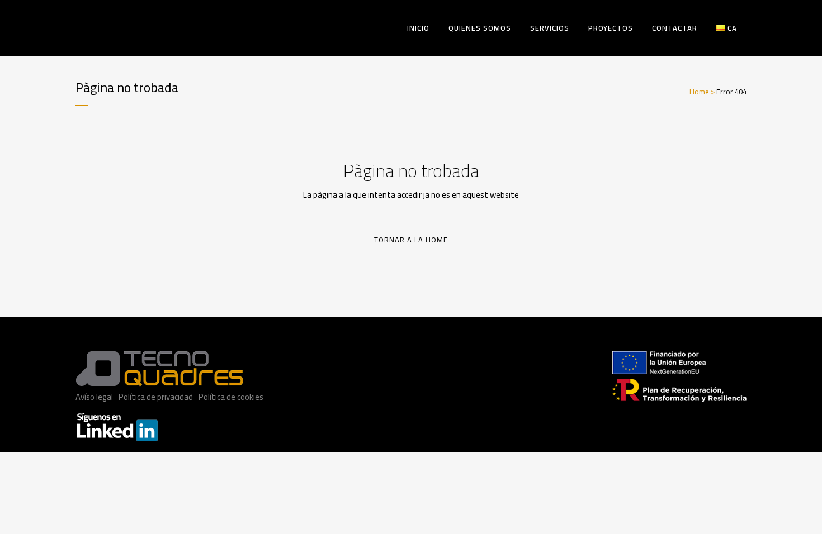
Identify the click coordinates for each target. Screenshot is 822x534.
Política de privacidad (156, 397)
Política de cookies (231, 397)
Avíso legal (94, 397)
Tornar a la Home (411, 239)
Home (699, 91)
